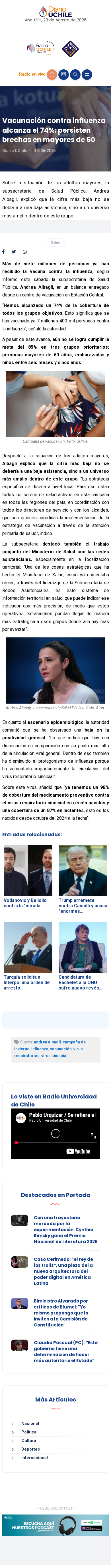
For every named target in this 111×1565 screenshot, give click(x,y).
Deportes (30, 1449)
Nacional (30, 1423)
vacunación (61, 1049)
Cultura (28, 1440)
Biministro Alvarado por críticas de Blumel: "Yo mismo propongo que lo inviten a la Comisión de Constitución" (61, 1313)
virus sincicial (54, 1055)
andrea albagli (47, 1042)
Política (28, 1432)
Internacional (34, 1457)
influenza (39, 1049)
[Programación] (63, 74)
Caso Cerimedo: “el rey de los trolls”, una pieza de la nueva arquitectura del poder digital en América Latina (63, 1271)
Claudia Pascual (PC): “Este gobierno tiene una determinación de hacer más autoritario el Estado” (66, 1352)
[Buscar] (75, 74)
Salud (55, 242)
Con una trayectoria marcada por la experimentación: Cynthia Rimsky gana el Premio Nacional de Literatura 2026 (66, 1230)
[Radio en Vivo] (52, 74)
